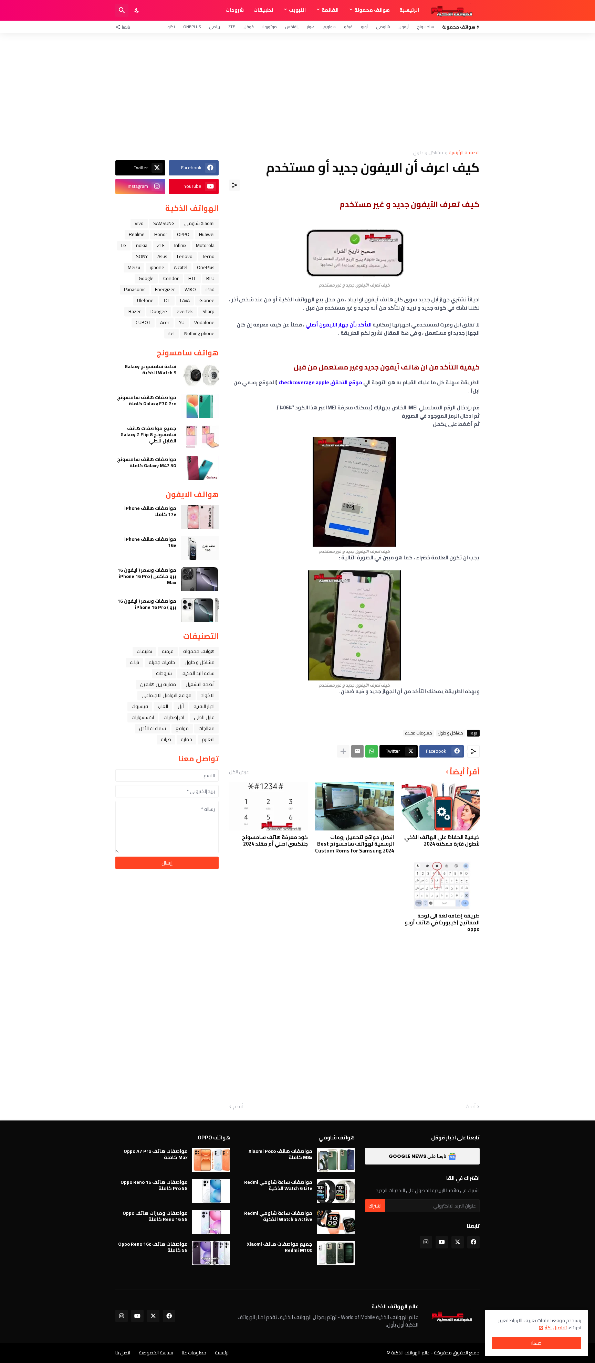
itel (171, 333)
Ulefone (145, 300)
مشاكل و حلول (428, 153)
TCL (166, 300)
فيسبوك (140, 706)
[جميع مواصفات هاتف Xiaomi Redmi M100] (336, 1253)
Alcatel (180, 267)
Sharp (208, 311)
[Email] (357, 751)
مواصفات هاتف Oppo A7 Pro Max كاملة (156, 1154)
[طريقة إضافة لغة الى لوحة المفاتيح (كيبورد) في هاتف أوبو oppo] (440, 885)
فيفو (348, 27)
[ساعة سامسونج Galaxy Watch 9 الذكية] (200, 375)
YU (182, 322)
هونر (310, 27)
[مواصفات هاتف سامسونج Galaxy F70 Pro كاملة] (200, 406)
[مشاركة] (234, 185)
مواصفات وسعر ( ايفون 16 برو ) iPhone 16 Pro (146, 604)
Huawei (207, 234)
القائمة (330, 10)
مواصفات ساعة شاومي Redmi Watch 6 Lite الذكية (278, 1185)
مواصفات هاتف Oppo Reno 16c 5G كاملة (153, 1247)
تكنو (171, 27)
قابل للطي (204, 717)
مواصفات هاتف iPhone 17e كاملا (150, 511)
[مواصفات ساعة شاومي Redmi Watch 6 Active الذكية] (336, 1222)
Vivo (139, 223)
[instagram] (426, 1242)
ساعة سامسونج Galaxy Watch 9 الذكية (150, 369)
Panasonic (134, 289)
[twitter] (457, 1242)
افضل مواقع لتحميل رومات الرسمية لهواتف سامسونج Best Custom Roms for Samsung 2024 (354, 844)
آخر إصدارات (174, 717)
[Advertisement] (297, 91)
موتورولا (269, 27)
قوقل (248, 27)
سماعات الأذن (152, 728)
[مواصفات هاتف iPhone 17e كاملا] (200, 517)
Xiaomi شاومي (199, 223)
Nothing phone (199, 333)
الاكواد (208, 695)
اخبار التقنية (204, 706)
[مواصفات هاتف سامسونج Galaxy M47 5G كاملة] (200, 468)
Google (146, 278)
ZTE (231, 27)
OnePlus (192, 27)
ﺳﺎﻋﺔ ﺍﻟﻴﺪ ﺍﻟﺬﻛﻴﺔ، (198, 673)
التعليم (208, 739)
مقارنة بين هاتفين (158, 684)
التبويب (297, 10)
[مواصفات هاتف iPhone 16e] (200, 548)
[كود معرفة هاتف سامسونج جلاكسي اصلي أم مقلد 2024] (268, 806)
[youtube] (442, 1242)
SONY (142, 256)
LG (123, 245)
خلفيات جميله (162, 662)
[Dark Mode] (137, 10)
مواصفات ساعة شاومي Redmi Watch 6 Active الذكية (278, 1216)
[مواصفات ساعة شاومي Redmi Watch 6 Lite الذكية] (336, 1191)
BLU (210, 278)
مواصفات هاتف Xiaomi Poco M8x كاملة (280, 1154)
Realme (137, 234)
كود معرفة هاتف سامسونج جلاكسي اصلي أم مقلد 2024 (275, 840)
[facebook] (473, 1242)
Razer (134, 311)
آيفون (403, 27)
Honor (160, 234)
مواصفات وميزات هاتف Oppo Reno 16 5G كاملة (155, 1216)
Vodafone (204, 322)
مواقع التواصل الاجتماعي (166, 695)
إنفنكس (292, 27)
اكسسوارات (143, 717)
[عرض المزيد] (343, 751)
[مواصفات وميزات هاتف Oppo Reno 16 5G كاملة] (211, 1222)
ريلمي (214, 27)
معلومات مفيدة (418, 733)
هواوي (329, 27)
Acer (164, 322)
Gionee (207, 300)
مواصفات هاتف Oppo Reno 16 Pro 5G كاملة (154, 1185)
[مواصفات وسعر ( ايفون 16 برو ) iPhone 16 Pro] (200, 610)
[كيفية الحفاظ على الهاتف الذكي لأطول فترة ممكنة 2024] (440, 806)
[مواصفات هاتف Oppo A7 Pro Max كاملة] (211, 1160)
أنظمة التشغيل (200, 684)
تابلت (134, 662)
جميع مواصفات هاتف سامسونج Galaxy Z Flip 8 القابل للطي (148, 434)
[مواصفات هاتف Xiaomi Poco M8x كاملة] (336, 1160)
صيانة (166, 739)
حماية (186, 739)
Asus (162, 256)
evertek (185, 311)
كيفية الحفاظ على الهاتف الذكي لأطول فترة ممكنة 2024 (442, 840)
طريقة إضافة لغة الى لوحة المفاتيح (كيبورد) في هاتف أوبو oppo (442, 922)
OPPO (183, 234)
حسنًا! (536, 1343)
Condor (171, 278)
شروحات (235, 10)
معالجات (206, 728)
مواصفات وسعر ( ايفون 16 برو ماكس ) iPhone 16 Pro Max (146, 576)
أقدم (238, 1106)
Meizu (134, 267)
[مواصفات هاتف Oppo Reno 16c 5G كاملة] (211, 1253)
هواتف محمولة (372, 10)
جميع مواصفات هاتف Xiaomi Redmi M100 (279, 1247)
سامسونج (425, 27)
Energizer (165, 289)
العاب (163, 706)
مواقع (182, 728)
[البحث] (121, 10)
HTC (192, 278)
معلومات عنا (194, 1352)
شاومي (383, 27)
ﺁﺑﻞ (181, 706)
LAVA (185, 300)
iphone (157, 267)
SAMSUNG (164, 223)
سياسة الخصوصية (156, 1352)
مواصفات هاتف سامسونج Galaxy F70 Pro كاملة (146, 400)
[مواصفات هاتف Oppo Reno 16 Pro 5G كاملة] (211, 1191)
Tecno (208, 256)
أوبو (364, 27)
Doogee (158, 311)
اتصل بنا (122, 1352)
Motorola (205, 245)
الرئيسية (409, 10)
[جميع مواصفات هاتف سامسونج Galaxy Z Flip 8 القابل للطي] (200, 437)
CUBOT (143, 322)
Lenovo (184, 256)
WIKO (190, 289)
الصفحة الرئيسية (464, 153)
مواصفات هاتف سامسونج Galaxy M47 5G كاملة (146, 462)
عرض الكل (239, 771)
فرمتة (168, 651)
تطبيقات (263, 10)
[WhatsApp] (371, 751)
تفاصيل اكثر (555, 1327)
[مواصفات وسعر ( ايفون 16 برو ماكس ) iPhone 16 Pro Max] (200, 579)
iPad (210, 289)
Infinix (180, 245)
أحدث (471, 1106)
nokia (141, 245)
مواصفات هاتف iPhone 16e (150, 542)
